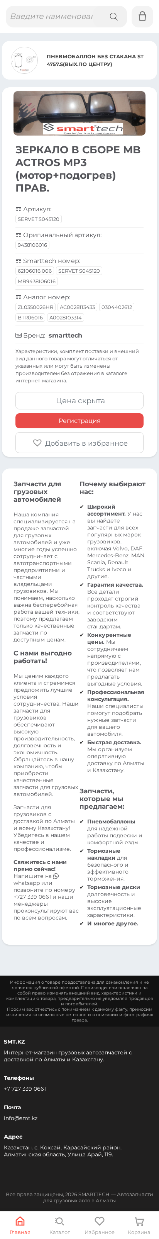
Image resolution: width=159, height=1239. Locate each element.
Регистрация (80, 420)
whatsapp (27, 882)
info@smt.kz (20, 1118)
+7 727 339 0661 (25, 1088)
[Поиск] (110, 16)
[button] (79, 442)
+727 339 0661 (32, 896)
